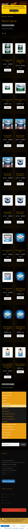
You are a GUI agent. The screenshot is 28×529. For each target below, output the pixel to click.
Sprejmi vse (5, 526)
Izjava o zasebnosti (15, 528)
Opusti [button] (2, 522)
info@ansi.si (8, 474)
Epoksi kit (5, 408)
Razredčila (5, 421)
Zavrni (14, 526)
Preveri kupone (14, 10)
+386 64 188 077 (10, 472)
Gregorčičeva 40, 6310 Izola (9, 466)
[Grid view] (3, 33)
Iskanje (23, 444)
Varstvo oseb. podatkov (10, 494)
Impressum (22, 528)
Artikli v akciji (6, 434)
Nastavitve (23, 526)
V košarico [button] (7, 70)
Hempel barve (6, 403)
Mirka (4, 398)
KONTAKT (6, 497)
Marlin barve (6, 406)
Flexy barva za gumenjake (8, 419)
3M (4, 400)
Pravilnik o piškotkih (8, 528)
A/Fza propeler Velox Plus (8, 413)
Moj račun (6, 500)
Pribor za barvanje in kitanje (9, 424)
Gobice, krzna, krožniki (8, 429)
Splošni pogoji (7, 503)
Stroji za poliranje (7, 427)
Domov (5, 16)
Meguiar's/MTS (6, 395)
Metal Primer (5, 411)
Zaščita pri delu (6, 432)
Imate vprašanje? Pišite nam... (14, 510)
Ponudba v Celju (7, 392)
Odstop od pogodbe (8, 481)
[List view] (5, 33)
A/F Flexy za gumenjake (8, 416)
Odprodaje (5, 437)
